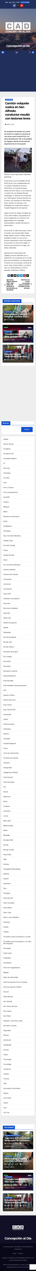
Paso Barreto (8, 898)
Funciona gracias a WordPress (12, 1246)
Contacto (20, 1253)
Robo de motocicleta (10, 977)
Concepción (9, 99)
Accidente (6, 449)
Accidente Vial (8, 454)
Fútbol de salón (8, 724)
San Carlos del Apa (10, 1006)
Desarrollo (7, 618)
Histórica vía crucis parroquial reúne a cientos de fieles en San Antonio (24, 284)
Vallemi (5, 1093)
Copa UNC (7, 594)
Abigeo (5, 439)
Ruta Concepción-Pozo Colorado (15, 982)
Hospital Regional (9, 743)
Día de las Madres (9, 637)
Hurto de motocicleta (10, 753)
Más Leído (7, 821)
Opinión (6, 879)
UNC (5, 1083)
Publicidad (7, 958)
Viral (5, 1108)
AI (4, 463)
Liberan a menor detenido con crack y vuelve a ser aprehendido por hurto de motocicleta (18, 1266)
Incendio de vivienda (10, 758)
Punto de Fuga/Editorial (11, 968)
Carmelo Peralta (9, 545)
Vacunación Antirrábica (11, 1088)
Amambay (7, 473)
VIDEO (5, 1103)
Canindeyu (7, 531)
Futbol (5, 719)
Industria (6, 763)
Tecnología (7, 1059)
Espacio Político (9, 695)
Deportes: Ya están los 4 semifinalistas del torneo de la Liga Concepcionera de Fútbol (18, 1259)
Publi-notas (7, 953)
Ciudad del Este (8, 555)
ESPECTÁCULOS (9, 700)
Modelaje (6, 835)
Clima (5, 560)
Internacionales (8, 782)
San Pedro (7, 1016)
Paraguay (6, 893)
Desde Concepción (10, 623)
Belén (5, 512)
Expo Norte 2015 (9, 710)
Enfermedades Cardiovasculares (14, 685)
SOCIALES (7, 1040)
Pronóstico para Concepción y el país (16, 937)
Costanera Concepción (11, 598)
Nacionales (7, 854)
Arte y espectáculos (10, 492)
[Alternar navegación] (17, 52)
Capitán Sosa (8, 540)
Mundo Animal (8, 850)
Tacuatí (6, 1050)
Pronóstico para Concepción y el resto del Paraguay (17, 942)
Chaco (5, 550)
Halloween (7, 729)
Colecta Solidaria (9, 569)
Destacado (7, 632)
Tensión (6, 1074)
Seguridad (7, 1030)
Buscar (6, 423)
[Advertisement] (18, 73)
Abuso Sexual (8, 444)
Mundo (5, 845)
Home (14, 1253)
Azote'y (6, 502)
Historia (6, 734)
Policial (5, 927)
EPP (4, 690)
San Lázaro (7, 1011)
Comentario (7, 579)
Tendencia (7, 1069)
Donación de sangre (10, 652)
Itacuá (5, 792)
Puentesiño (7, 963)
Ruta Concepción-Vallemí (12, 987)
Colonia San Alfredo (10, 574)
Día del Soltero (8, 647)
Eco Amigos (7, 656)
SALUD (6, 992)
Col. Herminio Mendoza (11, 565)
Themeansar (18, 1249)
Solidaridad (7, 1045)
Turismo (6, 1079)
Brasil (5, 521)
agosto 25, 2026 (12, 1143)
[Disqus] (18, 393)
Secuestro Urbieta (9, 1025)
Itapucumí (7, 796)
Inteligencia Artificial (10, 772)
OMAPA (6, 874)
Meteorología (8, 825)
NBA (5, 859)
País (4, 888)
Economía (7, 661)
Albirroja (6, 468)
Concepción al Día (18, 46)
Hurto (5, 748)
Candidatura (7, 526)
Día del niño (7, 642)
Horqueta (6, 739)
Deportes (6, 613)
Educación (7, 666)
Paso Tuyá (7, 912)
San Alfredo (7, 1001)
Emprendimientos (9, 676)
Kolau (5, 801)
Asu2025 (6, 497)
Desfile (5, 627)
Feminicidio (7, 714)
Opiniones (6, 883)
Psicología (7, 948)
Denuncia (6, 603)
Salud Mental (8, 997)
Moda (5, 830)
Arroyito (6, 478)
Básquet (6, 507)
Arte (4, 483)
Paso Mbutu (7, 908)
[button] (30, 52)
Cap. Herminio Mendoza (12, 536)
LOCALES (6, 811)
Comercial (7, 584)
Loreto (5, 816)
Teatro (5, 1054)
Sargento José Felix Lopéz (13, 1021)
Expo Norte (7, 705)
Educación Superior (10, 671)
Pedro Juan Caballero (11, 917)
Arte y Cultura (8, 487)
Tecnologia (7, 1064)
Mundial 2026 (8, 840)
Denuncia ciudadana (10, 608)
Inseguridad (7, 768)
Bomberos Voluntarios (11, 516)
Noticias (6, 864)
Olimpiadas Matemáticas (11, 869)
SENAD (6, 1035)
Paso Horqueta (8, 903)
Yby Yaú (6, 1112)
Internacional (8, 777)
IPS (4, 787)
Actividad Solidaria (9, 458)
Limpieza (6, 806)
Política (6, 932)
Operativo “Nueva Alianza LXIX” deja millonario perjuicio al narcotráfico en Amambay (11, 285)
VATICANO (7, 1098)
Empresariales (8, 681)
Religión (6, 972)
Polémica (6, 922)
